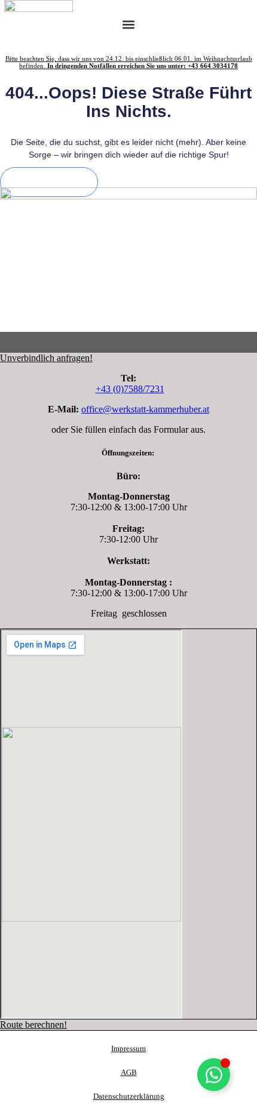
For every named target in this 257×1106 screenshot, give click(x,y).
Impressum (128, 1048)
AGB (129, 1072)
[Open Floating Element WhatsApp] (213, 1074)
